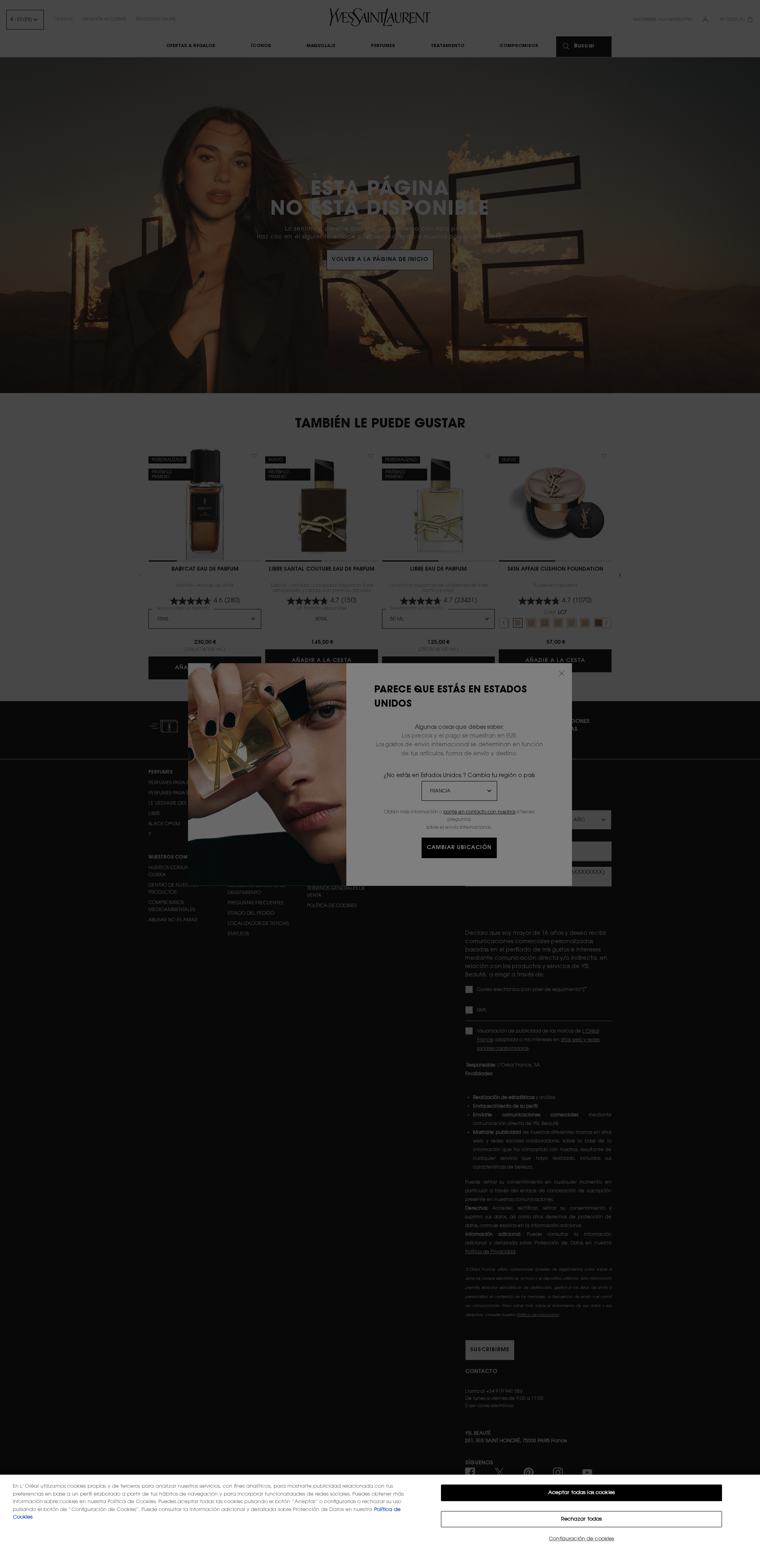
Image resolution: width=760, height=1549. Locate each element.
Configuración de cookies (581, 1538)
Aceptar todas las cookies (581, 1492)
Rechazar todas (581, 1519)
